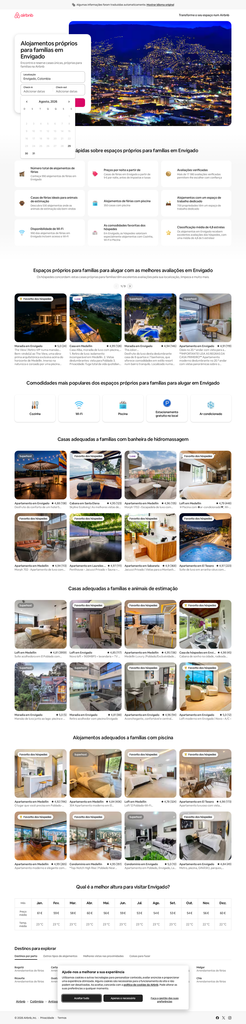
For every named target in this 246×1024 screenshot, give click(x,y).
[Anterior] (116, 286)
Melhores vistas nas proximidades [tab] (103, 956)
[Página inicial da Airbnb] (24, 15)
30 (26, 153)
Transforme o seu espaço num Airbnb (204, 15)
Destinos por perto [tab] (26, 956)
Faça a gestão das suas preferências (164, 1000)
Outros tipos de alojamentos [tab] (60, 956)
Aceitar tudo (81, 998)
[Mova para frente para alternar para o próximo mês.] (69, 102)
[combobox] (52, 78)
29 (69, 146)
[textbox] (36, 91)
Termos (62, 1017)
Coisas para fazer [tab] (139, 956)
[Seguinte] (130, 286)
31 (33, 153)
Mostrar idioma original (160, 4)
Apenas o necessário (123, 998)
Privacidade (47, 1017)
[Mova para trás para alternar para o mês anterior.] (27, 102)
